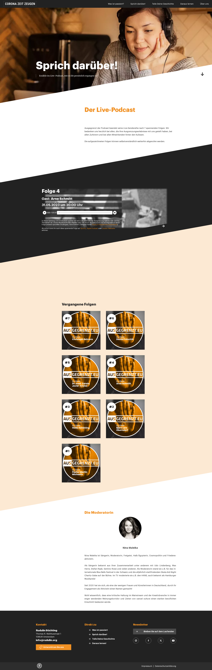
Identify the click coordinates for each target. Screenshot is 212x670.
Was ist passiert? (116, 4)
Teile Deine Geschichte (163, 4)
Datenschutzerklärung (165, 666)
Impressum (146, 666)
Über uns (204, 4)
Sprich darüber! (138, 4)
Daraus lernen (186, 4)
